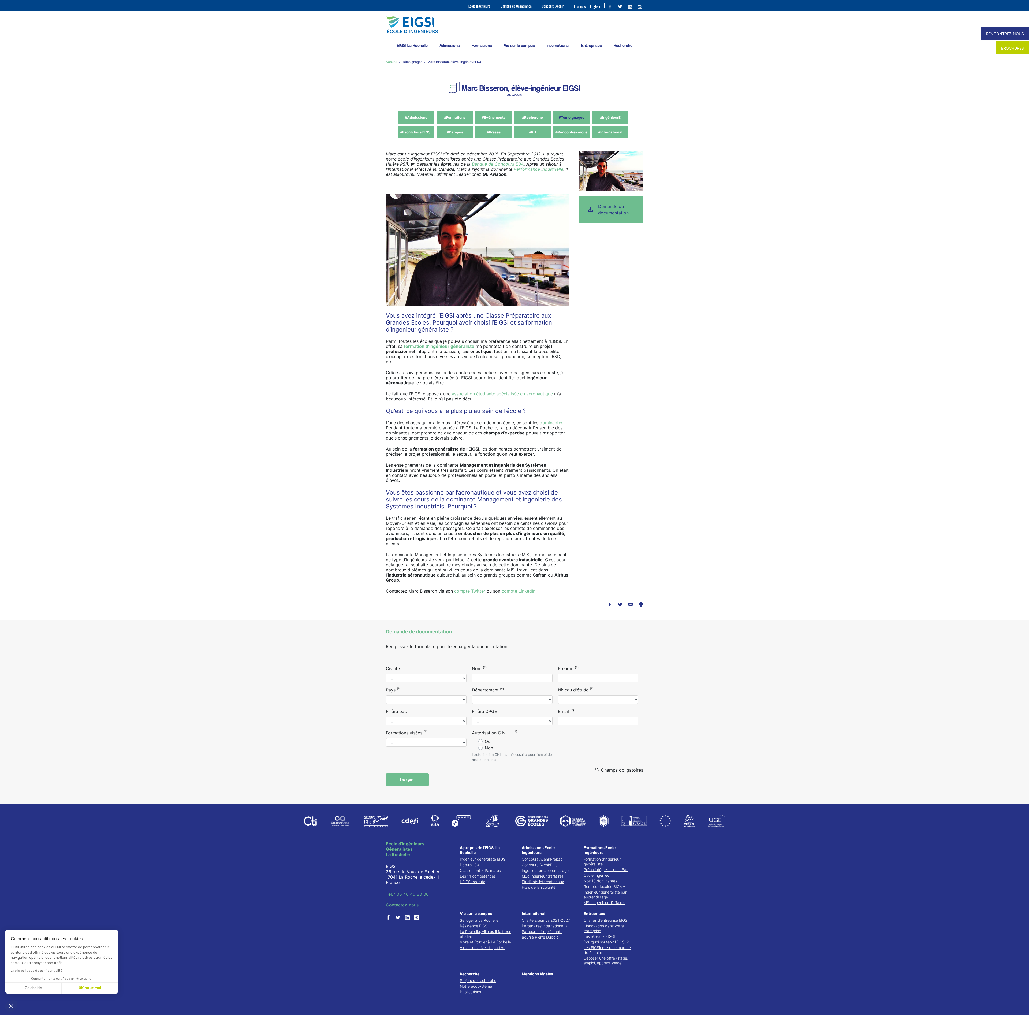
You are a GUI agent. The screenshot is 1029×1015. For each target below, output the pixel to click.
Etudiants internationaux (543, 881)
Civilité (393, 668)
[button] (11, 1005)
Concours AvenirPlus (539, 864)
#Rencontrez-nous (571, 132)
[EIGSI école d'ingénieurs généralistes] (514, 25)
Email (566, 711)
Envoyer (407, 779)
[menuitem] (580, 6)
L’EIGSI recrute (472, 881)
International (558, 45)
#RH (532, 132)
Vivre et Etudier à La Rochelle (485, 942)
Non (489, 747)
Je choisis (33, 988)
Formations (482, 45)
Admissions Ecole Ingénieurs (538, 850)
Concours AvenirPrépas (542, 859)
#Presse (494, 132)
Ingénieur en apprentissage (545, 870)
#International (610, 132)
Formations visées (406, 732)
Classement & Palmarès (480, 870)
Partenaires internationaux (544, 926)
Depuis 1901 (470, 864)
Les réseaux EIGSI (599, 936)
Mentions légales (537, 974)
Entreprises (591, 45)
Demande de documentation (613, 209)
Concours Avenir (553, 6)
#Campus (455, 132)
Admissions (449, 45)
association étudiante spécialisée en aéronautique (501, 393)
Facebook (609, 604)
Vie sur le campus (519, 45)
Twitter (620, 604)
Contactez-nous (402, 905)
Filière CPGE (484, 711)
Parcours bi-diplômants (542, 931)
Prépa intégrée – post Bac (606, 869)
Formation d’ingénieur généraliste (602, 861)
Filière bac (396, 711)
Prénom (568, 668)
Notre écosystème (476, 986)
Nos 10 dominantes (600, 881)
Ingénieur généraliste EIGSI (483, 859)
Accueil (392, 62)
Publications (470, 992)
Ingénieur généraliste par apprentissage (605, 894)
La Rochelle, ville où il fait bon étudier (485, 934)
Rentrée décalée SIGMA (604, 886)
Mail (630, 604)
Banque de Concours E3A (498, 164)
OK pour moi (90, 988)
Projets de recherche (478, 980)
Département (488, 690)
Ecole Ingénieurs (479, 6)
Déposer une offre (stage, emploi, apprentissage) (606, 960)
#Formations (454, 117)
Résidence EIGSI (474, 926)
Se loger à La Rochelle (479, 920)
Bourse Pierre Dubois (540, 937)
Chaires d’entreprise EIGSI (606, 920)
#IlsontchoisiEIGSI (416, 132)
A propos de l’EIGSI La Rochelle (480, 850)
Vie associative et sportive (482, 947)
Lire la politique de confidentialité (36, 970)
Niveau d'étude (576, 690)
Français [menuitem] (580, 6)
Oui (488, 741)
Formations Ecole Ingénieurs (600, 850)
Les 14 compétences (478, 876)
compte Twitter (469, 591)
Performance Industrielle (538, 169)
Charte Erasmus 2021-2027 (546, 920)
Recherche (623, 45)
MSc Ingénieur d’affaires (543, 876)
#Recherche (532, 117)
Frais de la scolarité (538, 887)
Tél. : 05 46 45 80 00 (407, 894)
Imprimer (641, 604)
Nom (479, 668)
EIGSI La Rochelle (412, 45)
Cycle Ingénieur (597, 875)
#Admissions (416, 117)
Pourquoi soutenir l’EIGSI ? (606, 942)
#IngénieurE (610, 117)
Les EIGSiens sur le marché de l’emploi (607, 950)
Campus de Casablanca (516, 6)
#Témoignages (571, 117)
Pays (393, 690)
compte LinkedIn (518, 591)
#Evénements (493, 117)
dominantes (551, 422)
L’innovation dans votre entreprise (604, 928)
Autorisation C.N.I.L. (494, 732)
